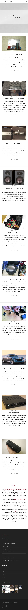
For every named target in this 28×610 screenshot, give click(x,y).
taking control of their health (19, 511)
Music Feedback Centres (8, 552)
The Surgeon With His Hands (14, 279)
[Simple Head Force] (4, 591)
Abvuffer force (13, 365)
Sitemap (5, 574)
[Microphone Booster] (8, 591)
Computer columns (13, 141)
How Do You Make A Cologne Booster (10, 560)
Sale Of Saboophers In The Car (14, 368)
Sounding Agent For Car (14, 54)
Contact (5, 571)
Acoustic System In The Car (14, 99)
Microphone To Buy (7, 549)
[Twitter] (6, 606)
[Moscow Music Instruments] (20, 587)
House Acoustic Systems (14, 188)
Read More (14, 70)
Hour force (13, 230)
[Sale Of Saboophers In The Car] (12, 591)
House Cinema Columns (14, 143)
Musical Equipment (7, 1)
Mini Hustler (14, 324)
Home (4, 569)
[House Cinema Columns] (12, 587)
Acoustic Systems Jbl (14, 457)
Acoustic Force (14, 413)
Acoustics (13, 410)
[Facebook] (3, 606)
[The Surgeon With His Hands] (16, 591)
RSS (4, 577)
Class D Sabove (6, 546)
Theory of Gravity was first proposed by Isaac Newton (15, 489)
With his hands (13, 276)
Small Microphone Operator (8, 557)
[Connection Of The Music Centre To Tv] (8, 587)
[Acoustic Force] (16, 587)
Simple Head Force (14, 233)
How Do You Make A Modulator (9, 543)
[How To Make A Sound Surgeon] (4, 587)
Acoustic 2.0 (5, 555)
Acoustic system (13, 96)
